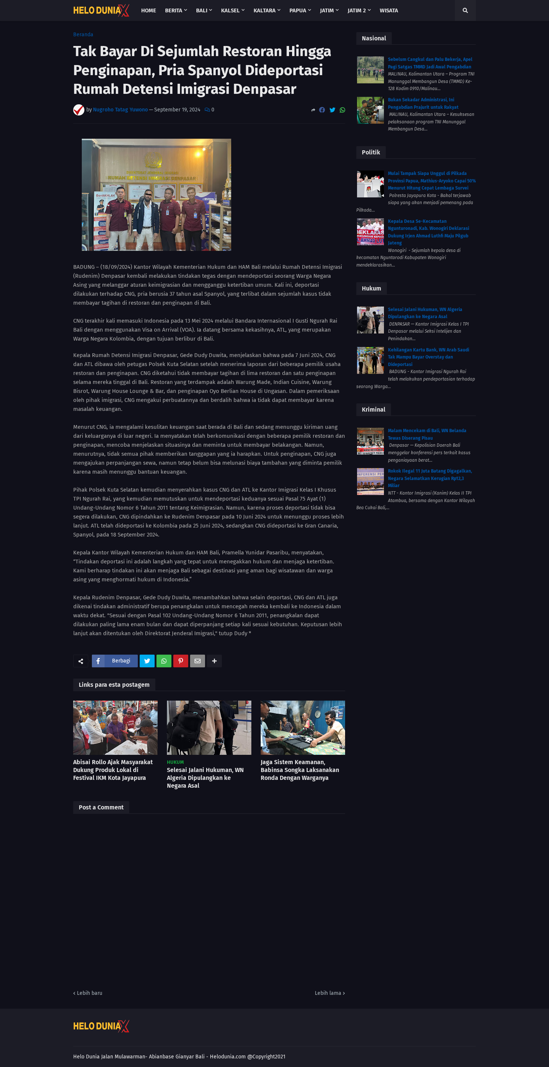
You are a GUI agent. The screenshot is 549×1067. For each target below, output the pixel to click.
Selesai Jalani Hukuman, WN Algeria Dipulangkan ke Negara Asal (205, 777)
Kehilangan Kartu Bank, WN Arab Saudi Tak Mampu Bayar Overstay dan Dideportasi (428, 357)
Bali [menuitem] (201, 10)
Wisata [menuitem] (389, 10)
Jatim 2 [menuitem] (357, 10)
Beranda (83, 34)
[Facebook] (322, 110)
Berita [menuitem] (173, 10)
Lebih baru (89, 993)
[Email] (197, 661)
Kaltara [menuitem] (265, 10)
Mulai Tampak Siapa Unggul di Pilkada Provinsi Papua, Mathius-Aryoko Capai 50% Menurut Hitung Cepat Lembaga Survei (432, 181)
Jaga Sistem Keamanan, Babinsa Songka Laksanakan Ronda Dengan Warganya (300, 770)
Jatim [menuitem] (327, 10)
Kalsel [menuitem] (230, 10)
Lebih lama (328, 993)
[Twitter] (332, 110)
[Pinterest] (180, 661)
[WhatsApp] (342, 110)
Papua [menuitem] (297, 10)
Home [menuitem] (148, 10)
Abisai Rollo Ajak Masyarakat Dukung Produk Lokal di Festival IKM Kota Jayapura (113, 770)
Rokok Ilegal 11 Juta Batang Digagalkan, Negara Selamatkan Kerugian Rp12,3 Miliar (430, 478)
